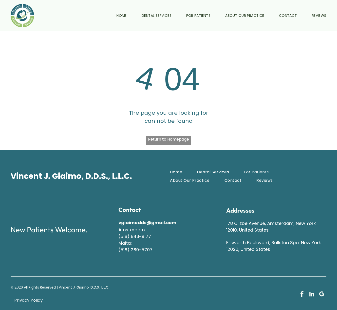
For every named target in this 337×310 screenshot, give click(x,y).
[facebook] (302, 295)
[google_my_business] (321, 295)
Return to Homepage (168, 139)
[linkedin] (311, 295)
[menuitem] (114, 15)
